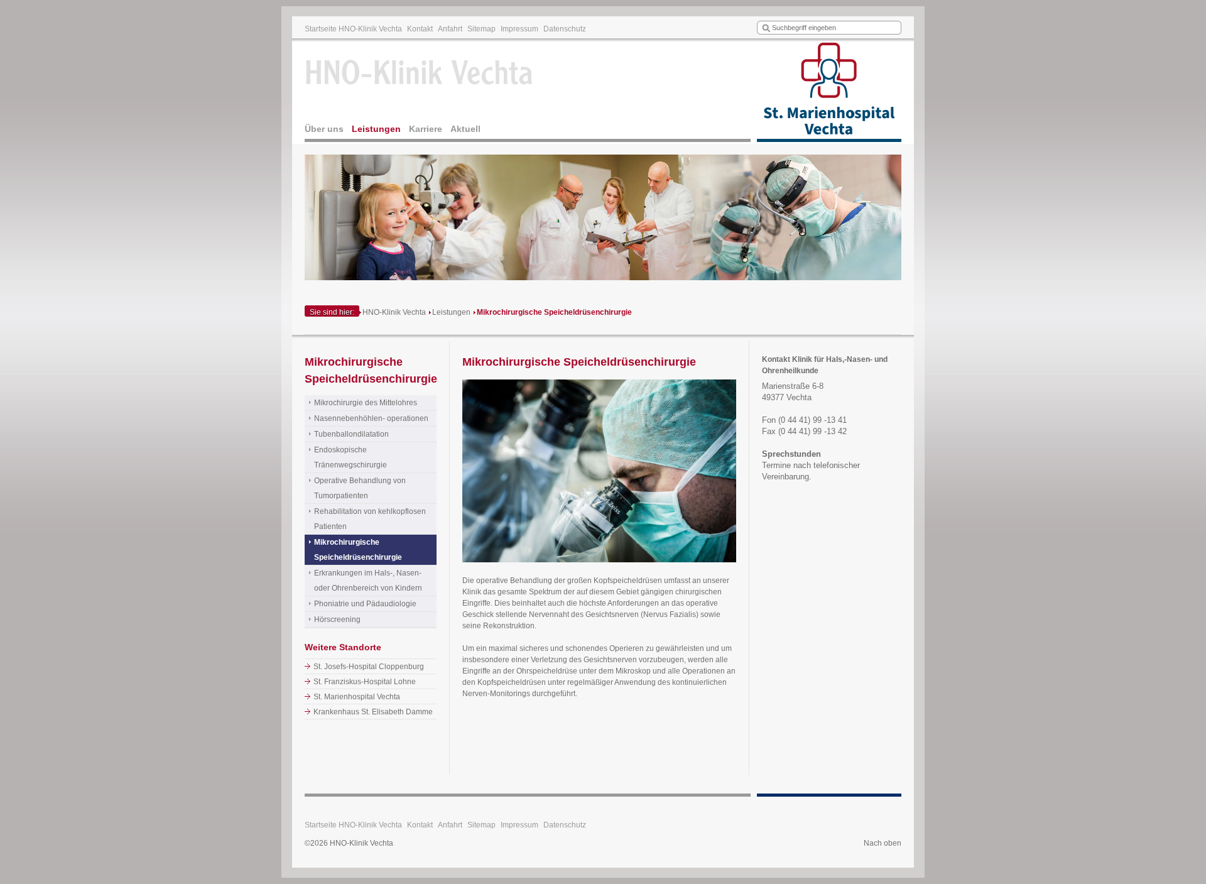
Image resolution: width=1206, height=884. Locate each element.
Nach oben (882, 843)
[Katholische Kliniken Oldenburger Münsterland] (829, 91)
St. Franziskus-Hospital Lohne (364, 681)
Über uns (324, 129)
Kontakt (420, 29)
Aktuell (465, 129)
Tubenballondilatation (351, 434)
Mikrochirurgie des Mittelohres (365, 402)
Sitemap (481, 29)
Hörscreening (337, 619)
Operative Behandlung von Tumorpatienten (360, 488)
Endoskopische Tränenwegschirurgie (350, 457)
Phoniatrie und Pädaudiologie (365, 603)
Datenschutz (564, 29)
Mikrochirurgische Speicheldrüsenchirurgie (554, 312)
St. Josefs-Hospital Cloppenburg (368, 666)
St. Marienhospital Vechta (356, 696)
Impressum (519, 29)
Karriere (425, 129)
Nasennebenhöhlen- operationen (371, 418)
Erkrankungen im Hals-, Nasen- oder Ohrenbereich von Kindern (368, 580)
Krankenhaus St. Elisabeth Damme (373, 711)
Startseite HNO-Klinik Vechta (353, 29)
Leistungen (376, 129)
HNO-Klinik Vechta (394, 312)
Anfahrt (450, 29)
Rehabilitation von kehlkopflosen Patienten (370, 519)
